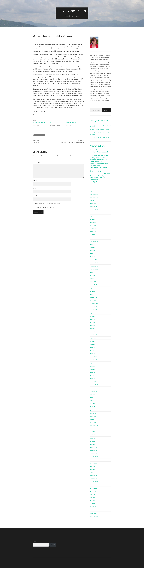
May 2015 (92, 288)
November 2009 (94, 456)
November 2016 (94, 266)
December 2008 (94, 478)
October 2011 (93, 391)
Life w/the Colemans (39, 135)
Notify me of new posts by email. (44, 207)
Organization (106, 176)
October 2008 (93, 485)
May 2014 (92, 319)
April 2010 (92, 441)
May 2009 (92, 466)
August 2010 (93, 428)
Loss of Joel (94, 170)
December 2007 (94, 516)
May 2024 (92, 191)
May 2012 (92, 372)
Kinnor (101, 165)
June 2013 (92, 344)
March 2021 (93, 222)
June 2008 (92, 497)
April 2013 (92, 350)
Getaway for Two (101, 160)
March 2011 (93, 413)
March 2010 (93, 444)
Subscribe (106, 110)
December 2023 (94, 194)
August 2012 (93, 363)
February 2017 (93, 260)
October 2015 (93, 284)
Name (35, 180)
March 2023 (93, 203)
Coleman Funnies (104, 150)
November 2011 (94, 388)
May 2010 (92, 438)
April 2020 (92, 234)
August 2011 (93, 397)
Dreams (91, 153)
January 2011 (93, 419)
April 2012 (92, 375)
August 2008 (93, 491)
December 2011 (94, 385)
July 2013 (92, 341)
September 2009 (94, 463)
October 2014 (93, 306)
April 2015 (92, 291)
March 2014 (93, 325)
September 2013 (94, 335)
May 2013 (92, 347)
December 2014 (94, 300)
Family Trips (94, 158)
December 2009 (94, 453)
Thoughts (94, 181)
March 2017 (93, 256)
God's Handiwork (96, 161)
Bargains (92, 148)
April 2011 (92, 410)
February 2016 (93, 278)
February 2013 (93, 356)
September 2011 (94, 394)
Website (35, 196)
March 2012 (93, 378)
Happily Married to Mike (99, 164)
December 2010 (94, 422)
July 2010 (92, 431)
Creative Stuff (102, 152)
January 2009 (93, 475)
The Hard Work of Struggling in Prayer (99, 129)
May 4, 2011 (36, 40)
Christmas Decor (94, 150)
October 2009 (93, 460)
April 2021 (92, 219)
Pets (105, 178)
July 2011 (92, 400)
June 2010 (92, 435)
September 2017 (94, 250)
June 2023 (92, 200)
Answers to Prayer (98, 146)
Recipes (101, 179)
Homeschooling (94, 165)
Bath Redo (97, 148)
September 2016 (94, 269)
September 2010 (94, 425)
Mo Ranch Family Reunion (97, 172)
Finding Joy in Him (72, 11)
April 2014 (92, 322)
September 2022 (94, 213)
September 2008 (94, 488)
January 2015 (93, 297)
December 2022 (94, 209)
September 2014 (94, 309)
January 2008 (93, 513)
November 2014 (94, 303)
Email (35, 188)
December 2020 (94, 225)
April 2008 (92, 503)
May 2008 (92, 500)
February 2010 (93, 447)
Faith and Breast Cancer (99, 156)
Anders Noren (103, 560)
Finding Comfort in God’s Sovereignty (99, 137)
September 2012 (94, 360)
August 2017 (93, 253)
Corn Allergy (93, 152)
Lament (104, 165)
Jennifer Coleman (47, 40)
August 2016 (93, 272)
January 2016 (93, 281)
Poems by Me (94, 179)
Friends (92, 160)
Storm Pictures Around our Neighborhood (72, 141)
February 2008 (93, 510)
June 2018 (92, 247)
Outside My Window (97, 178)
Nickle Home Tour (95, 176)
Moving (107, 174)
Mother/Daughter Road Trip (96, 174)
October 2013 (93, 331)
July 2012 (92, 366)
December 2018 (94, 241)
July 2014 (92, 316)
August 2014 (93, 313)
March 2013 (93, 353)
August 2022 (93, 216)
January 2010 (93, 450)
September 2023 (94, 197)
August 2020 (93, 231)
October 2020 (93, 228)
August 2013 (93, 338)
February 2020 (93, 238)
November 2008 (94, 481)
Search (34, 541)
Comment (36, 163)
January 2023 (93, 206)
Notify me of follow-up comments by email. (47, 203)
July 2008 (92, 494)
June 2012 (92, 369)
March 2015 (93, 294)
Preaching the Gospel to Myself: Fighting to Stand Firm (100, 125)
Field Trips (103, 158)
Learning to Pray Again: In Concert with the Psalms (100, 133)
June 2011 (92, 403)
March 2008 (93, 507)
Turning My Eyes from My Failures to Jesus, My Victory (99, 120)
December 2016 (94, 263)
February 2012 (93, 381)
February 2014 (93, 328)
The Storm (52, 122)
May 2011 (92, 406)
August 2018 (93, 244)
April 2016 (92, 275)
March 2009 (93, 469)
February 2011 (93, 416)
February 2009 (93, 472)
